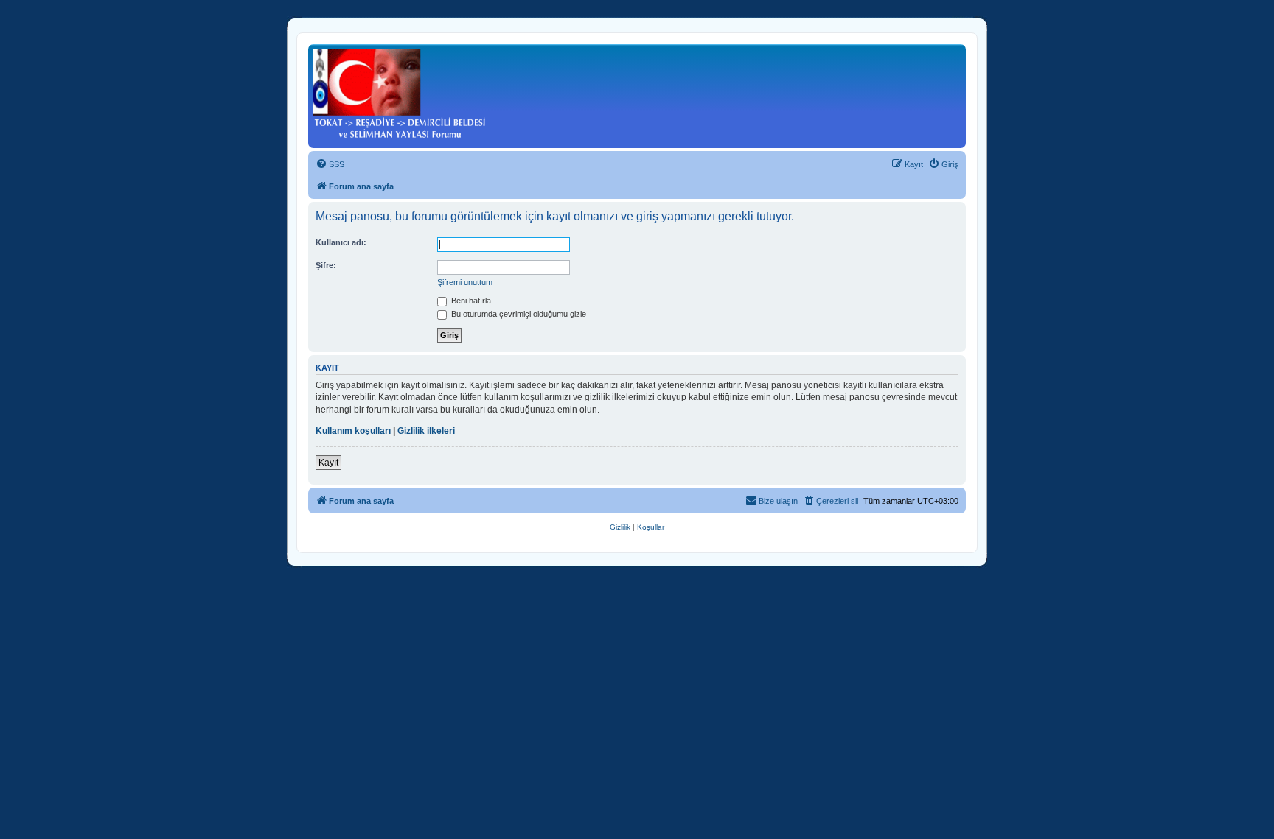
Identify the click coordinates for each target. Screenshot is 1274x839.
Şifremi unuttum (464, 282)
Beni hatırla (470, 300)
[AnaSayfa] (400, 94)
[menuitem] (330, 164)
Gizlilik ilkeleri (426, 431)
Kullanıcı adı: (341, 242)
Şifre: (326, 265)
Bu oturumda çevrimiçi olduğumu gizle (517, 313)
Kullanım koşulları (353, 431)
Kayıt (328, 462)
